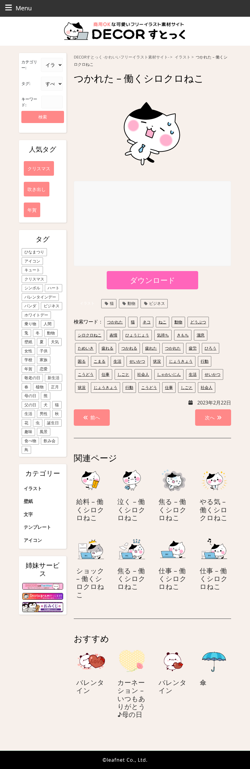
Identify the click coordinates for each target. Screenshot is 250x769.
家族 (44, 359)
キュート (32, 270)
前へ (95, 417)
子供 (44, 351)
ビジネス (51, 306)
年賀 (28, 369)
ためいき (86, 348)
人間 (48, 323)
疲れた (151, 348)
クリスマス (34, 279)
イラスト (33, 488)
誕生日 (53, 422)
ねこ (162, 322)
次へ (210, 417)
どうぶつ (198, 322)
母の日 (30, 395)
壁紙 (28, 341)
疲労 (193, 348)
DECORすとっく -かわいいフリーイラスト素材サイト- (121, 57)
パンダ (30, 306)
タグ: (25, 83)
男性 (44, 413)
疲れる (107, 348)
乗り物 (30, 323)
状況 (157, 361)
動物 (51, 333)
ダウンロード (152, 280)
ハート (53, 288)
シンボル (32, 288)
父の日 (30, 404)
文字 (28, 514)
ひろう (210, 348)
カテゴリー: (29, 65)
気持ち (163, 335)
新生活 (53, 377)
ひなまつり (34, 252)
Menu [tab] (24, 8)
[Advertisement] (152, 223)
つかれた (115, 322)
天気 (55, 341)
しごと (123, 374)
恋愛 (44, 369)
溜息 (201, 335)
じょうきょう (181, 361)
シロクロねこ (90, 335)
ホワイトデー (36, 315)
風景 (44, 431)
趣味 (28, 431)
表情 (113, 335)
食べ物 (30, 440)
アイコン (32, 261)
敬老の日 (32, 377)
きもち (183, 335)
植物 (40, 387)
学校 (28, 359)
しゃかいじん (169, 374)
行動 (205, 361)
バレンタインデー (40, 297)
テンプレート (37, 527)
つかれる (129, 348)
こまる (99, 361)
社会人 (143, 374)
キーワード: (29, 102)
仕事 (105, 374)
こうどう (86, 374)
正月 (55, 387)
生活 (28, 413)
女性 (28, 351)
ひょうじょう (137, 335)
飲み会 (49, 440)
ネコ (147, 322)
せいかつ (137, 361)
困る (82, 361)
